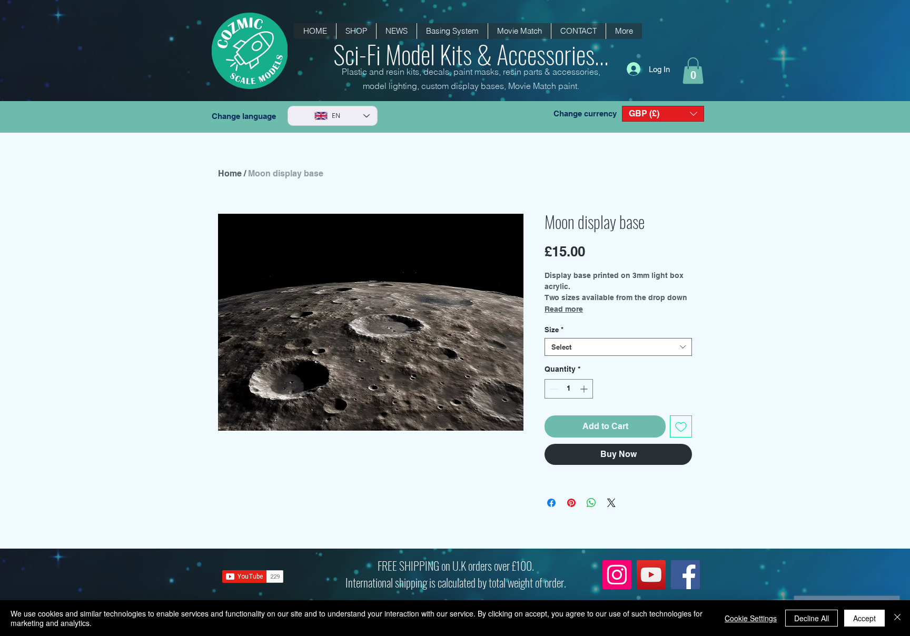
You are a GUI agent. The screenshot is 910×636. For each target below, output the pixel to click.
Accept (864, 618)
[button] (396, 31)
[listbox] (663, 114)
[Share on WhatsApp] (591, 502)
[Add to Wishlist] (681, 426)
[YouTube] (651, 574)
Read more (564, 309)
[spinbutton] (568, 389)
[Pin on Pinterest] (571, 502)
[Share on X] (611, 502)
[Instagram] (616, 574)
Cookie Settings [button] (751, 618)
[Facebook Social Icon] (685, 574)
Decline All (811, 618)
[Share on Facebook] (551, 502)
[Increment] (584, 389)
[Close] (897, 618)
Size (554, 329)
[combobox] (618, 347)
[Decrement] (552, 389)
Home (230, 173)
